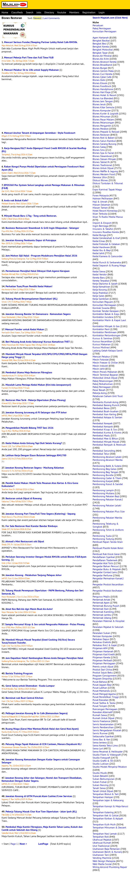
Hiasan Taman (100, 207)
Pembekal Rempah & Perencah (109, 444)
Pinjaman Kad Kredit (104, 654)
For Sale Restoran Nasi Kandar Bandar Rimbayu (32, 526)
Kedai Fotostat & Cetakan (106, 244)
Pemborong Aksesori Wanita (108, 459)
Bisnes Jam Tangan (103, 101)
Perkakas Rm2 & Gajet (105, 645)
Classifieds (17, 12)
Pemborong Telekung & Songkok (105, 525)
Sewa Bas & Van (101, 739)
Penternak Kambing (103, 611)
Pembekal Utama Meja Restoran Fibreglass (29, 372)
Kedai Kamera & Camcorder (107, 256)
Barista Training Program (19, 673)
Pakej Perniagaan (102, 28)
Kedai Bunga (99, 235)
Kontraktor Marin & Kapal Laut (109, 320)
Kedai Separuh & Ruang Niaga (109, 265)
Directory (49, 12)
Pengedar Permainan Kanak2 (108, 578)
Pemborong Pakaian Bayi (106, 496)
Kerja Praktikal (100, 292)
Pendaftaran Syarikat (104, 557)
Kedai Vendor (100, 274)
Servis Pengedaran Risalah (107, 730)
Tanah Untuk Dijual (103, 791)
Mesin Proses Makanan (105, 371)
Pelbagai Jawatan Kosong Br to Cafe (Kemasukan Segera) (37, 713)
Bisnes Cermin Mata (103, 70)
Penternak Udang (102, 617)
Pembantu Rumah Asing (105, 402)
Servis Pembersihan (103, 727)
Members (74, 12)
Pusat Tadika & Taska (104, 702)
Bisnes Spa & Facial (103, 152)
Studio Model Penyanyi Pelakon (110, 766)
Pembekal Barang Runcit (106, 405)
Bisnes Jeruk (99, 104)
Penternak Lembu (102, 614)
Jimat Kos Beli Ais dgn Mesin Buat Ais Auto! (29, 609)
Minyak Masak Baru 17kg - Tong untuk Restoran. (30, 215)
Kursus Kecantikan (103, 341)
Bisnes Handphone (103, 89)
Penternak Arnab (101, 599)
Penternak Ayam (101, 602)
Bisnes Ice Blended (103, 98)
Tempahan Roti (101, 836)
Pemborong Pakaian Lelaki (107, 505)
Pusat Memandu (101, 690)
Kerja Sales (98, 295)
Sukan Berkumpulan (104, 778)
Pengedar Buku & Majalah (107, 569)
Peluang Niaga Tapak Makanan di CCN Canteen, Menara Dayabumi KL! (43, 744)
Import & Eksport (102, 222)
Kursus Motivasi (101, 347)
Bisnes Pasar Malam (103, 119)
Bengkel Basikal (101, 40)
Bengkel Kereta (101, 46)
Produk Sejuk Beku (103, 672)
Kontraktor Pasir (101, 329)
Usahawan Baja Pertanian (106, 848)
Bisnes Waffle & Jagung (105, 171)
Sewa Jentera (100, 742)
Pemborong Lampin (103, 490)
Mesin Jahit (99, 368)
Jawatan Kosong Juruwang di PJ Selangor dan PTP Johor (36, 412)
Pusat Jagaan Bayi (102, 684)
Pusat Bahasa (100, 681)
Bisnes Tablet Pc (101, 162)
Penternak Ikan (101, 608)
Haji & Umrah (100, 201)
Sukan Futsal (100, 781)
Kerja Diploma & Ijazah (105, 283)
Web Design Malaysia (104, 861)
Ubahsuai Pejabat (102, 839)
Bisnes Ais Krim (101, 58)
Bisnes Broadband (102, 64)
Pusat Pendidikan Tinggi (106, 696)
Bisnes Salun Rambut (104, 140)
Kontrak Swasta (101, 308)
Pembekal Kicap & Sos (105, 429)
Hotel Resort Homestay (105, 210)
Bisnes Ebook (100, 83)
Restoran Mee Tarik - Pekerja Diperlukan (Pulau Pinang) (36, 400)
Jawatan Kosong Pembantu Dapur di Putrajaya (31, 240)
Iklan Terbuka (100, 213)
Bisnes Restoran (101, 134)
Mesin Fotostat (101, 359)
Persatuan (98, 25)
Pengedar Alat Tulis (103, 563)
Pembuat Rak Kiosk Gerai (106, 554)
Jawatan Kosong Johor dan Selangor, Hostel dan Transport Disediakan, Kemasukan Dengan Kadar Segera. (42, 779)
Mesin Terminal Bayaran (105, 374)
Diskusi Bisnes (100, 180)
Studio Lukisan (101, 763)
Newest (37, 18)
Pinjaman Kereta (101, 657)
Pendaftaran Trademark (105, 560)
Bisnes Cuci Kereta (102, 73)
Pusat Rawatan (101, 699)
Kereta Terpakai (101, 280)
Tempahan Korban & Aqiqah (108, 818)
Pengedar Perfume (102, 575)
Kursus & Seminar (102, 338)
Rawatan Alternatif (103, 712)
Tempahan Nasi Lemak (105, 833)
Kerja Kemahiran (101, 286)
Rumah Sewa (100, 715)
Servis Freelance (101, 721)
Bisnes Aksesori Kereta (105, 61)
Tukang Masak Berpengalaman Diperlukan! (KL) (31, 298)
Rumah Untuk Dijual (103, 718)
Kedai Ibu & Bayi (102, 250)
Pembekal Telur (101, 453)
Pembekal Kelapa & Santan (107, 417)
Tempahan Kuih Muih (104, 824)
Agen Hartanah (101, 37)
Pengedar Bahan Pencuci (106, 566)
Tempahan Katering (103, 812)
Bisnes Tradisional (102, 165)
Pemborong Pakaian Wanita (107, 517)
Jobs (38, 12)
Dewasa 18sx (100, 177)
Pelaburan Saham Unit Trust (108, 396)
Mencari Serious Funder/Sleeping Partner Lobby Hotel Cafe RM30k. (41, 42)
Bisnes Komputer (102, 110)
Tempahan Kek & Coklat (106, 815)
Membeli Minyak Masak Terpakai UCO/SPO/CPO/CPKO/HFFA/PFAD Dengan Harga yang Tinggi (44, 355)
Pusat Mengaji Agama (104, 693)
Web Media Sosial (102, 864)
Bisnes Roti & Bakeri (103, 137)
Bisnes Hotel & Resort (104, 95)
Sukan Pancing (101, 785)
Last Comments (51, 18)
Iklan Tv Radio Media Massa (108, 216)
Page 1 (14, 843)
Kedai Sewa (99, 271)
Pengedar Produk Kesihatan (107, 590)
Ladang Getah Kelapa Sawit (107, 350)
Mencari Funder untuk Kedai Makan (24, 329)
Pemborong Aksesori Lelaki (107, 456)
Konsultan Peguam (103, 301)
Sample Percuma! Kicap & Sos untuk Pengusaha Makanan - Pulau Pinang (45, 624)
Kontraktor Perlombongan (107, 335)
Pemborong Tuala (102, 535)
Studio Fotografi (101, 757)
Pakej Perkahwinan (103, 383)
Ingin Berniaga (100, 225)
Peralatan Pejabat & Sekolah (108, 627)
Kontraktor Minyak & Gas (106, 326)
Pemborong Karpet (103, 481)
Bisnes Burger (100, 67)
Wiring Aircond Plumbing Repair (110, 867)
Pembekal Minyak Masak (106, 441)
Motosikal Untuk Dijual (105, 377)
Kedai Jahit (98, 253)
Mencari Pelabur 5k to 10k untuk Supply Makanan (31, 70)
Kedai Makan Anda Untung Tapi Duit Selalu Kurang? (34, 443)
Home (5, 12)
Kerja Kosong (100, 289)
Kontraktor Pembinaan (105, 332)
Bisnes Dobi (99, 79)
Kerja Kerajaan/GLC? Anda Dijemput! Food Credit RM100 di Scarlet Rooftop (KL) (44, 150)
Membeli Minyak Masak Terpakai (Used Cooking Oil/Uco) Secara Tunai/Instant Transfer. (38, 641)
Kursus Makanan (102, 344)
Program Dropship (102, 678)
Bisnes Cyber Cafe (102, 76)
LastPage (43, 843)
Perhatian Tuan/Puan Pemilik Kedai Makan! (29, 286)
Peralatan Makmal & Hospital (109, 621)
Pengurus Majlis (101, 596)
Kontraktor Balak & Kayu (106, 314)
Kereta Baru (99, 277)
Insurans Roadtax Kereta (106, 232)
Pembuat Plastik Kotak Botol (108, 548)
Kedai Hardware (101, 247)
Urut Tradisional (101, 845)
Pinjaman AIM (100, 648)
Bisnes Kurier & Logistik (105, 113)
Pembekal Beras (101, 408)
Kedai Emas (99, 241)
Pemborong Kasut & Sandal (108, 484)
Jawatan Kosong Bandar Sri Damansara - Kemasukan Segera (38, 314)
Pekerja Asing (100, 392)
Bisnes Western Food (104, 174)
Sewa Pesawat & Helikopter (108, 751)
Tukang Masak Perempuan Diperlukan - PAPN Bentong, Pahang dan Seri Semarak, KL (42, 592)
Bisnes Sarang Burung (104, 143)
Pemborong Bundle (103, 475)
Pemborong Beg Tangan (105, 472)
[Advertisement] (45, 106)
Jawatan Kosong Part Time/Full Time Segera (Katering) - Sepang (40, 513)
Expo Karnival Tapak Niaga (107, 189)
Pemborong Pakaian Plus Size (109, 511)
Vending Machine (102, 857)
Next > (23, 843)
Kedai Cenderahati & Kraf (106, 238)
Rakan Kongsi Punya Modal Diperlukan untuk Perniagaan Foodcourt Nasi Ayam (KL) (43, 168)
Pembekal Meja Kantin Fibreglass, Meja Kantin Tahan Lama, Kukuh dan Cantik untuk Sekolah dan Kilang (42, 828)
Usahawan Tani (101, 854)
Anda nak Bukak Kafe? (16, 200)
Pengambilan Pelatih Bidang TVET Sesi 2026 (29, 427)
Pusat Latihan (100, 687)
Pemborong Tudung (103, 538)
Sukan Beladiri (100, 775)
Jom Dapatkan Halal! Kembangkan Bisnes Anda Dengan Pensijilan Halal (44, 658)
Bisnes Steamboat (102, 156)
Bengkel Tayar (100, 52)
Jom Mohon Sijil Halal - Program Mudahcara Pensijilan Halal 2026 (41, 255)
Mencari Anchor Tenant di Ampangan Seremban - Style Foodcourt (39, 133)
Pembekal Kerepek (103, 423)
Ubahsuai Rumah (102, 842)
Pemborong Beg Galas (105, 468)
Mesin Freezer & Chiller (105, 362)
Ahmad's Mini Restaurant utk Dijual (24, 541)
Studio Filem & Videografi (107, 754)
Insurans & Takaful (103, 228)
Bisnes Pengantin (102, 125)
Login (102, 12)
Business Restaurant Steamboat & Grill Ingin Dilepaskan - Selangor (42, 228)
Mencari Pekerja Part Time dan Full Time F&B (28, 57)
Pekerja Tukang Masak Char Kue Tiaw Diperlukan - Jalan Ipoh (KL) (41, 811)
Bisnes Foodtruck (102, 86)
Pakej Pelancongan (103, 380)
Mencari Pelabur (101, 356)
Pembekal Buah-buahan (106, 411)
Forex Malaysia (101, 195)
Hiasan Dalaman (101, 204)
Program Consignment (105, 675)
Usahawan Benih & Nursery (107, 851)
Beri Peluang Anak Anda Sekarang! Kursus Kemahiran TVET (38, 341)
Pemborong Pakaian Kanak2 (108, 499)
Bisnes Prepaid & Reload (106, 131)
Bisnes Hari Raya (101, 92)
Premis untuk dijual (103, 666)
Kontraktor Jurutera (103, 317)
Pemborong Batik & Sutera (107, 465)
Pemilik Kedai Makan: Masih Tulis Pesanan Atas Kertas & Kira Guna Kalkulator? (40, 484)
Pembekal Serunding (104, 450)
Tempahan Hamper (103, 797)
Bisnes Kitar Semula (103, 107)
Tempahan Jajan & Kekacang (108, 800)
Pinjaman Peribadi (102, 660)
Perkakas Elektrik (102, 642)
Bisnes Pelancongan (103, 122)
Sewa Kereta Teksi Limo (105, 745)
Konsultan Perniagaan (104, 31)
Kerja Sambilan (101, 298)
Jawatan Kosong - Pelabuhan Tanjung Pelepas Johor (34, 575)
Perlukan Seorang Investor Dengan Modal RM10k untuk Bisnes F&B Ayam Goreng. (44, 558)
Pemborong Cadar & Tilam (107, 478)
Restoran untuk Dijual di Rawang (24, 498)
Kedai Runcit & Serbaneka (107, 262)
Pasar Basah (99, 389)
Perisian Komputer (102, 636)
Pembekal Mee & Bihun (105, 438)
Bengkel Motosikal (103, 49)
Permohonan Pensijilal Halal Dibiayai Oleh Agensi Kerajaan (38, 271)
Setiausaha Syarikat (103, 736)
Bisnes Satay (99, 146)
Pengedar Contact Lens (105, 572)
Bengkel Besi (100, 43)
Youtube (61, 12)
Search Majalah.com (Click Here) (110, 17)
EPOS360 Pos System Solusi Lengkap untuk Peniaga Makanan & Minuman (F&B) (43, 186)
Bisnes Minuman (101, 116)
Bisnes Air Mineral (102, 55)
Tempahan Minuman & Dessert (109, 827)
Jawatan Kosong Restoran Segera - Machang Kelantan (34, 467)
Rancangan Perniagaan (105, 709)
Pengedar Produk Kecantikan (108, 584)
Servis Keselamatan (103, 724)
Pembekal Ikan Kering (104, 414)
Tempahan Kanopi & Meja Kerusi (110, 806)
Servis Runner (100, 733)
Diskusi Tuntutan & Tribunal (108, 183)
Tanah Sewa (99, 788)
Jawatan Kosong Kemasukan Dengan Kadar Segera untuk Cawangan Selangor (41, 761)
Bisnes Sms (99, 149)
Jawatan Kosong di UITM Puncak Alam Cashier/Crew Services (39, 796)
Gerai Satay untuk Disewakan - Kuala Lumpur (30, 685)
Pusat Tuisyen (100, 705)
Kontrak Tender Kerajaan (106, 311)
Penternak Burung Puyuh (106, 605)
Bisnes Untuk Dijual (103, 168)
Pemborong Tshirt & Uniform (108, 529)
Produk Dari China (102, 669)
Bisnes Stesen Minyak (104, 159)
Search (29, 12)
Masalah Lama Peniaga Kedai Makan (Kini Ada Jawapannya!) (38, 384)
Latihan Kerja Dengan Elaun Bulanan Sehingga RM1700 (36, 455)
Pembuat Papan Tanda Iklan (108, 541)
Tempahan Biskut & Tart (105, 794)
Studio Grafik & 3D (103, 760)
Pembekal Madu (101, 435)
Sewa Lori (98, 748)
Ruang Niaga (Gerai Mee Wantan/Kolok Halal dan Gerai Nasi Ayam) (42, 728)
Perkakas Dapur (101, 639)
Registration (88, 12)
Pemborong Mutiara (103, 493)
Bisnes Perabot (100, 128)
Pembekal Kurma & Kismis (107, 432)
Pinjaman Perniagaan (104, 663)
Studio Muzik (100, 772)
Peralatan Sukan (101, 633)
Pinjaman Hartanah (103, 651)
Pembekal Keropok (103, 426)
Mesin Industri (100, 365)
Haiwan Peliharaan (103, 198)
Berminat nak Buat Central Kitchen (24, 698)
